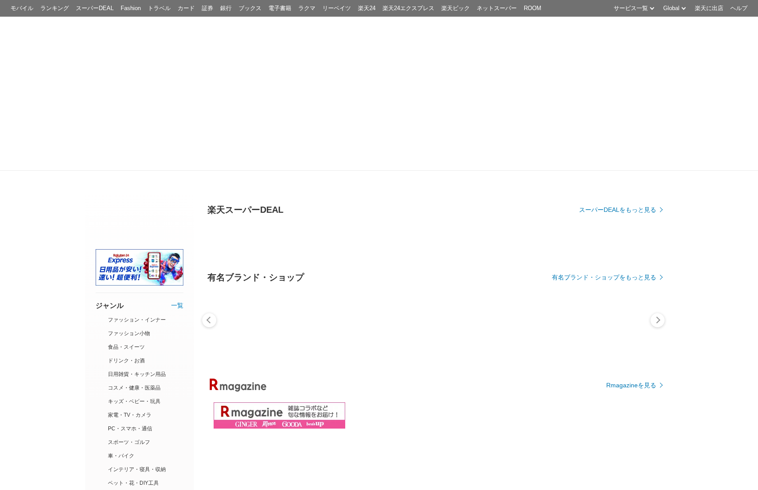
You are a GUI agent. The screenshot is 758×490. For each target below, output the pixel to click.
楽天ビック (455, 8)
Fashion (131, 8)
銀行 (226, 8)
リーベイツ (336, 8)
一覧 (177, 305)
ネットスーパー (497, 8)
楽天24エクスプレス (408, 8)
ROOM (532, 8)
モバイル (22, 8)
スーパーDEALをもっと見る (617, 209)
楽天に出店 (709, 8)
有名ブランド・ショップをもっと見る (604, 277)
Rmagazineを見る (631, 385)
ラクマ (306, 8)
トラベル (159, 8)
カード (186, 8)
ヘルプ (738, 8)
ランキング (54, 8)
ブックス (250, 8)
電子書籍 (279, 8)
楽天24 (366, 8)
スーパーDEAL (95, 8)
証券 (207, 8)
